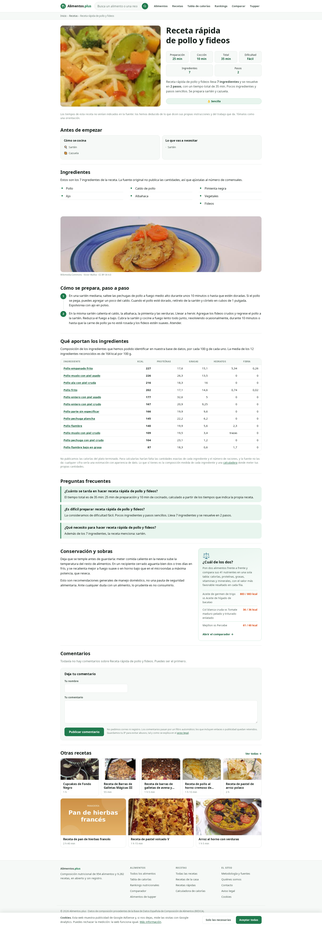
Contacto (227, 885)
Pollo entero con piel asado (82, 397)
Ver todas (251, 753)
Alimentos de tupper (143, 896)
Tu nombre (71, 681)
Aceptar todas (248, 920)
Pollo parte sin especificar (81, 411)
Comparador (138, 891)
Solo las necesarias (218, 920)
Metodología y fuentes (235, 873)
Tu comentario (73, 697)
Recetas (177, 6)
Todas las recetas (186, 873)
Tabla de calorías (198, 6)
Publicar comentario (84, 732)
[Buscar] (145, 6)
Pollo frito (70, 390)
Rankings (221, 6)
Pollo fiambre (73, 426)
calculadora (230, 462)
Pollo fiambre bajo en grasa (83, 447)
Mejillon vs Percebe (230, 625)
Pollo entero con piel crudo (82, 404)
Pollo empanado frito (78, 368)
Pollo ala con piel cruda (80, 382)
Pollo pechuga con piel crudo (84, 440)
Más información (150, 922)
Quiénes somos (231, 879)
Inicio (63, 16)
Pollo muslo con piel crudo (82, 433)
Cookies (226, 896)
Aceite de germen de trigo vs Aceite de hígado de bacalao (230, 598)
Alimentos (161, 6)
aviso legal (183, 732)
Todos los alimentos (143, 873)
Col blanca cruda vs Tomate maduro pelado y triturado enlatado (230, 614)
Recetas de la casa (187, 879)
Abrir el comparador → (218, 634)
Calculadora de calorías (190, 891)
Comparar (238, 6)
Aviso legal (228, 891)
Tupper (255, 6)
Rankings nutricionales (144, 885)
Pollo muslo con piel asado (82, 375)
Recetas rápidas (186, 885)
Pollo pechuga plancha (79, 418)
